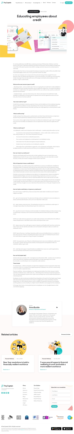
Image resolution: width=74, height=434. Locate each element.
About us (25, 390)
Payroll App (36, 388)
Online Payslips (37, 392)
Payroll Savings (37, 398)
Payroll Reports (37, 396)
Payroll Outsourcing (38, 390)
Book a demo (68, 2)
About (44, 2)
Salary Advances (38, 400)
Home (24, 388)
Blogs (24, 396)
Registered (22, 429)
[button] (20, 2)
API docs (25, 405)
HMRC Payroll (37, 394)
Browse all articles (65, 334)
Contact (54, 2)
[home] (6, 3)
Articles (25, 400)
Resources (25, 398)
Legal (24, 403)
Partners (49, 2)
